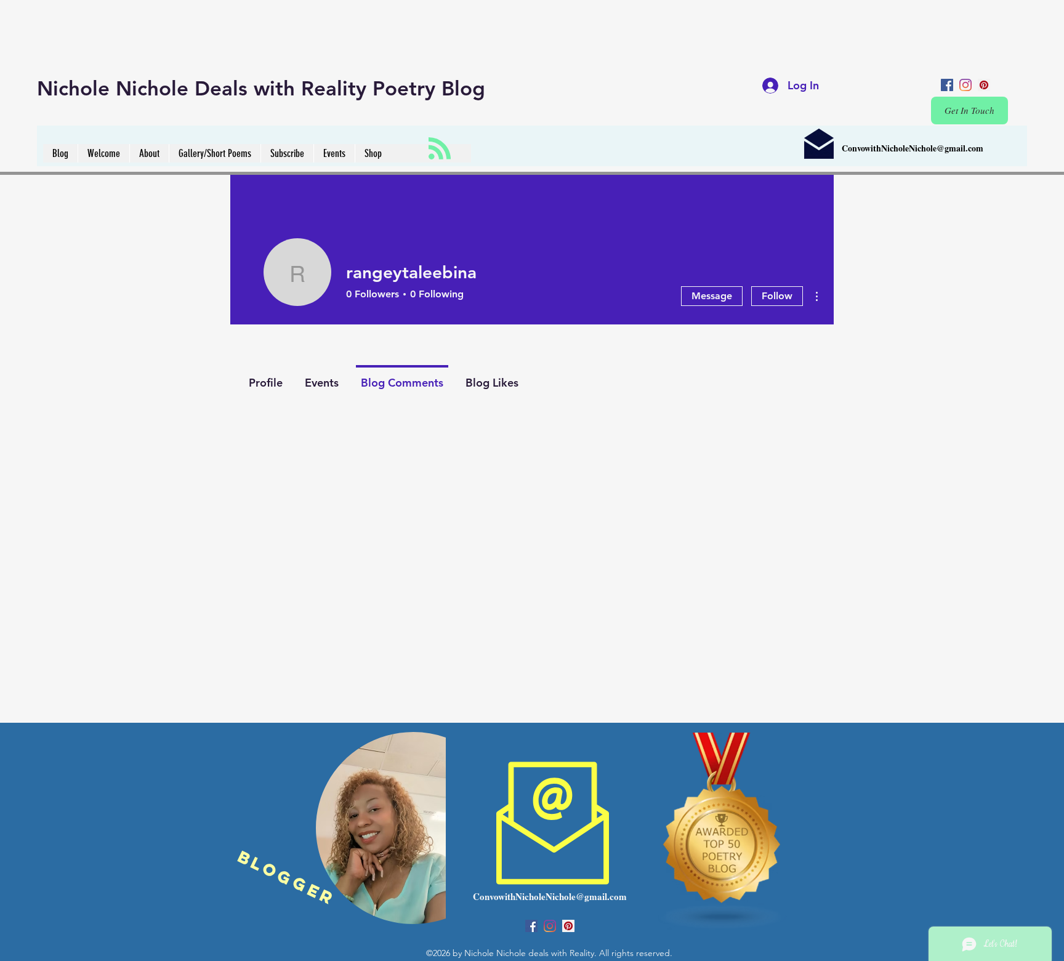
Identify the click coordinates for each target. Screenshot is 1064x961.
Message (711, 296)
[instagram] (965, 85)
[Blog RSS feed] (440, 149)
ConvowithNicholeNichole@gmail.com (912, 148)
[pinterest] (984, 85)
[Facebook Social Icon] (947, 85)
